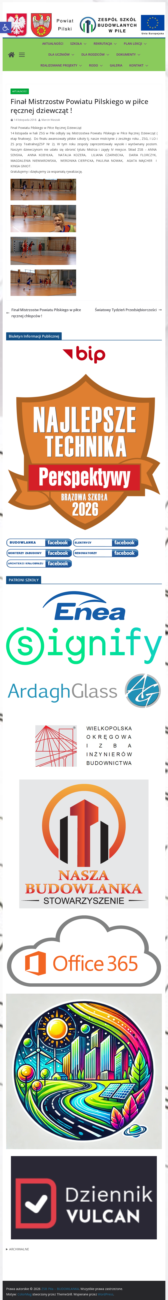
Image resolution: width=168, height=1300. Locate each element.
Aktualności (52, 43)
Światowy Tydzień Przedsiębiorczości (126, 309)
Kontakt (136, 65)
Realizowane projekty (58, 65)
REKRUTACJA (103, 43)
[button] (5, 27)
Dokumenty (126, 54)
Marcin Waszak (51, 120)
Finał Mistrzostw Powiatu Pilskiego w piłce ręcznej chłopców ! (46, 313)
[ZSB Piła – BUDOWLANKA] (11, 54)
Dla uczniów (59, 54)
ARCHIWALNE (19, 1249)
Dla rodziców (93, 54)
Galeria (116, 65)
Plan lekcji (133, 43)
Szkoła (76, 43)
